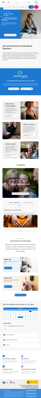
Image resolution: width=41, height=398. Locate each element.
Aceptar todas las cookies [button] (31, 390)
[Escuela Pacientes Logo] (36, 2)
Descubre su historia (8, 286)
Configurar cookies (31, 396)
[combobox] (20, 2)
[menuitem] (4, 7)
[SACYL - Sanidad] (5, 382)
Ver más (20, 230)
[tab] (14, 202)
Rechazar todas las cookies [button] (31, 393)
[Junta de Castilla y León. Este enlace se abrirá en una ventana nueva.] (12, 382)
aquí (12, 394)
